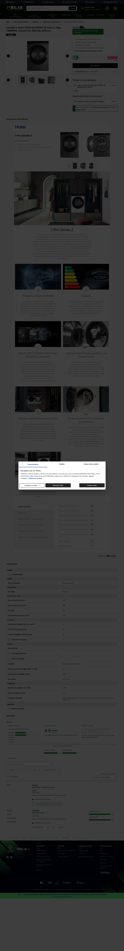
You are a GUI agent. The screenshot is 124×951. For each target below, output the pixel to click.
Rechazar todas (58, 485)
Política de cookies (35, 478)
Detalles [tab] (62, 464)
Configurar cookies (31, 485)
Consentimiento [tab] (33, 464)
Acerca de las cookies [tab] (91, 464)
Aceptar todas (92, 485)
